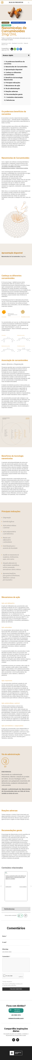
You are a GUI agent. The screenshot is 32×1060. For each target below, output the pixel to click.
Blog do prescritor (16, 3)
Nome (4, 936)
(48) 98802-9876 (16, 1015)
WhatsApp (5, 949)
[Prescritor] (2, 2)
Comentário (6, 956)
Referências (9, 909)
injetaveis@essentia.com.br (16, 1018)
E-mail (4, 942)
